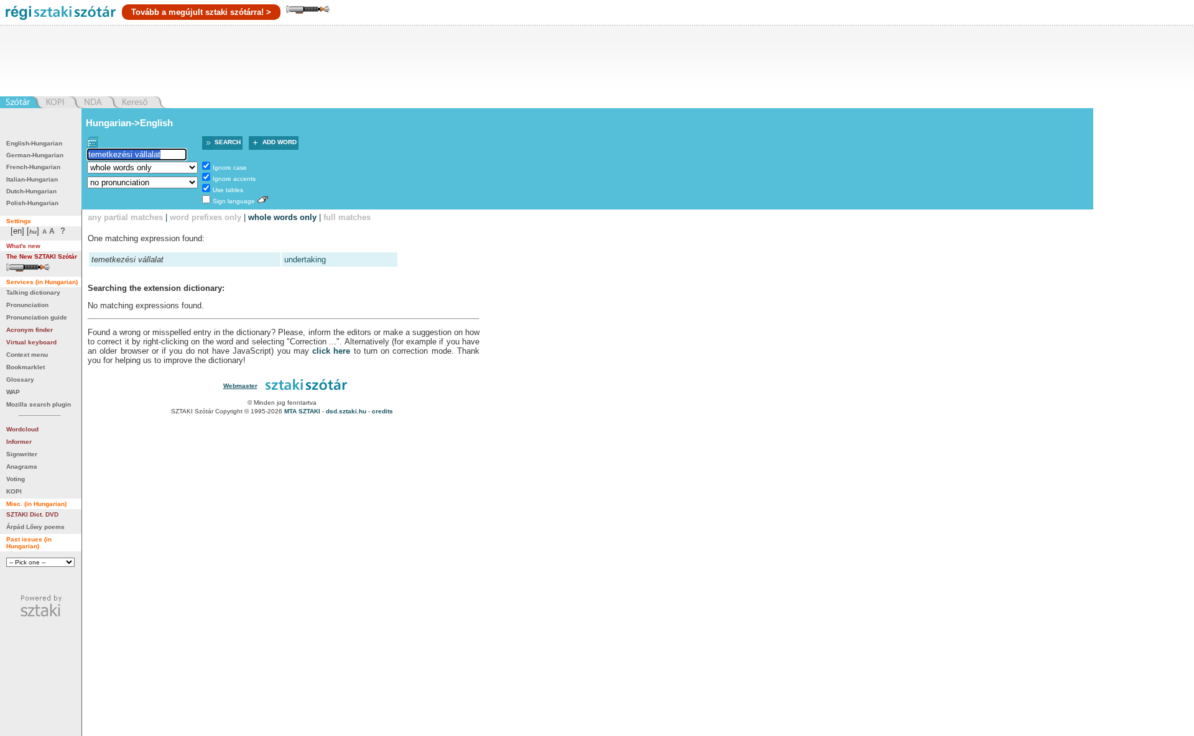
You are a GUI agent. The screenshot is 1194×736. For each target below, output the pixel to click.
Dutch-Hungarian (31, 191)
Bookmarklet (25, 367)
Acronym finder (29, 329)
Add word (279, 142)
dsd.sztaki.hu (346, 411)
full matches (347, 217)
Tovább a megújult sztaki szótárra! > (201, 12)
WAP (13, 392)
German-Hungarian (34, 155)
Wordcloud (22, 429)
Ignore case (230, 167)
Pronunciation (27, 304)
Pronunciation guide (36, 317)
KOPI (14, 491)
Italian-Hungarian (32, 179)
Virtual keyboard (31, 342)
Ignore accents (234, 178)
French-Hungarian (33, 166)
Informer (19, 441)
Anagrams (21, 466)
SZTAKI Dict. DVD (32, 514)
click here (331, 351)
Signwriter (21, 454)
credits (382, 411)
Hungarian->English (129, 122)
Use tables (228, 189)
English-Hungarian (34, 143)
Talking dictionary (33, 292)
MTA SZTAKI (302, 411)
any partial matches (125, 217)
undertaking (305, 259)
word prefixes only (205, 217)
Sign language (234, 201)
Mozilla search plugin (38, 404)
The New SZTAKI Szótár (41, 256)
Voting (15, 479)
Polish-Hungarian (32, 203)
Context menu (27, 354)
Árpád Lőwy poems (35, 526)
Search (228, 142)
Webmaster (240, 385)
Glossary (20, 379)
